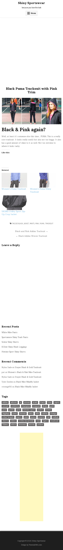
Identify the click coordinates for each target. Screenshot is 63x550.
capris (56, 402)
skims (13, 421)
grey (18, 409)
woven (32, 424)
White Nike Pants (9, 332)
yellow (40, 424)
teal (38, 421)
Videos (5, 424)
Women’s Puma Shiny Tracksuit (40, 190)
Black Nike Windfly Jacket (27, 382)
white (13, 424)
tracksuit (49, 223)
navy (31, 413)
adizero (14, 402)
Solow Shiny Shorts (10, 342)
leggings (6, 413)
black (20, 223)
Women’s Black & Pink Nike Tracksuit (24, 372)
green (11, 409)
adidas (5, 402)
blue (49, 402)
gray (4, 409)
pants (32, 223)
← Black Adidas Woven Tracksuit (31, 236)
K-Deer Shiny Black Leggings (14, 347)
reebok (55, 417)
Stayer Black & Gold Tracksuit (28, 367)
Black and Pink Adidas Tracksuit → (31, 231)
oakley (45, 413)
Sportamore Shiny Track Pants (15, 337)
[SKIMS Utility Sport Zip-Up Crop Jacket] (14, 202)
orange (53, 413)
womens (22, 424)
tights (45, 421)
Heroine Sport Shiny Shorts (14, 351)
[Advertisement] (31, 50)
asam (35, 402)
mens (14, 413)
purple (41, 417)
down (45, 406)
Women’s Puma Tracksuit (14, 189)
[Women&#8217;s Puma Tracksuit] (14, 180)
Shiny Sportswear (31, 3)
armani (27, 402)
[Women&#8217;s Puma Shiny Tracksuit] (43, 180)
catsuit (5, 406)
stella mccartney (26, 421)
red (48, 417)
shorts (5, 421)
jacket (26, 223)
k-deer (48, 409)
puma (42, 223)
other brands (8, 417)
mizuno (23, 413)
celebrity (15, 406)
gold (52, 406)
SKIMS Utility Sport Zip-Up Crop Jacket (14, 213)
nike (37, 413)
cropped (36, 406)
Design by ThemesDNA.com (31, 545)
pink (37, 223)
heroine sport (29, 409)
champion (26, 406)
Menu (33, 13)
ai (20, 402)
